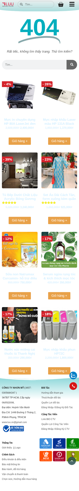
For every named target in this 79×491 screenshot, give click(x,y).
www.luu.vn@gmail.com (14, 422)
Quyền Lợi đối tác (50, 402)
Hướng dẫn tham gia (52, 392)
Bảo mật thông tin (11, 464)
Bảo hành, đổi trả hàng (14, 469)
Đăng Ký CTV (62, 429)
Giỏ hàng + (20, 141)
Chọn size (7, 479)
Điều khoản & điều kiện (14, 459)
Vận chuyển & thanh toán (15, 474)
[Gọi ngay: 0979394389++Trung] (73, 386)
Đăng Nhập (47, 407)
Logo (18, 447)
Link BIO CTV (48, 419)
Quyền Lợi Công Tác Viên (54, 424)
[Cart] (61, 4)
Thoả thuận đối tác (51, 397)
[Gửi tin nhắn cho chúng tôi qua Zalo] (73, 378)
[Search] (72, 65)
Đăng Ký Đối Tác (64, 407)
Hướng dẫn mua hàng (25, 479)
